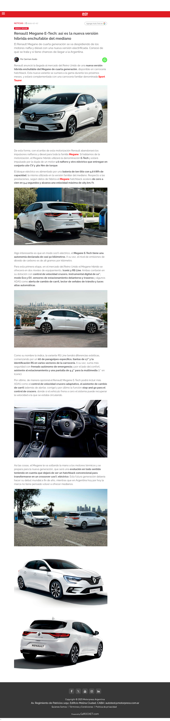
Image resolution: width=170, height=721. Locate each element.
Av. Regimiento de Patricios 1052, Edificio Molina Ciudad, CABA (67, 702)
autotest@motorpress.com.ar (122, 702)
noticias (18, 23)
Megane (74, 154)
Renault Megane (21, 28)
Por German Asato (28, 59)
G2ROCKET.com (89, 713)
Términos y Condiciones (81, 707)
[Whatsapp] (104, 59)
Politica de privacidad (106, 707)
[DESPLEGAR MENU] (3, 13)
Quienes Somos (59, 707)
